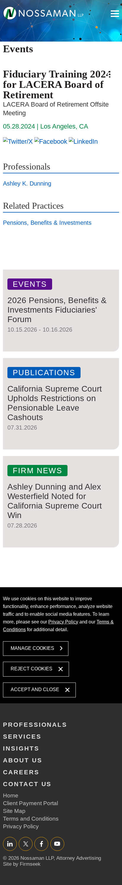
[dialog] (61, 645)
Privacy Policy (63, 621)
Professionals (26, 166)
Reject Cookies (31, 668)
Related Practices (33, 205)
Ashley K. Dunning (27, 183)
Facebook (41, 843)
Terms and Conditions (31, 819)
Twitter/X (26, 843)
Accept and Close (35, 689)
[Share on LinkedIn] (83, 141)
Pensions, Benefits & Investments (47, 222)
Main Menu (115, 13)
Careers (21, 772)
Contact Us (27, 783)
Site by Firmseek (22, 864)
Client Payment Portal (30, 803)
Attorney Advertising (78, 858)
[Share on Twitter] (18, 141)
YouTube (57, 843)
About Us (22, 760)
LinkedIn (10, 843)
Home (10, 795)
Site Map (14, 811)
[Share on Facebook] (50, 141)
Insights (21, 748)
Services (22, 736)
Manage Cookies (32, 648)
